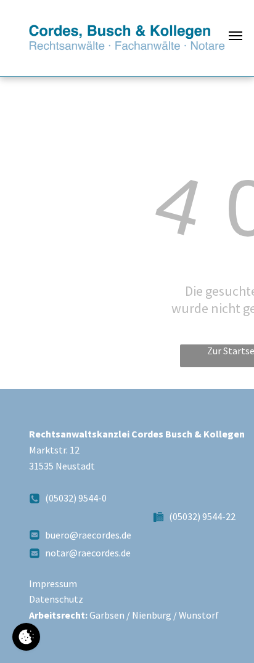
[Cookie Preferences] (26, 637)
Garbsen (107, 615)
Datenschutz (56, 599)
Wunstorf (199, 615)
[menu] (235, 35)
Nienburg (151, 615)
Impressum (53, 583)
